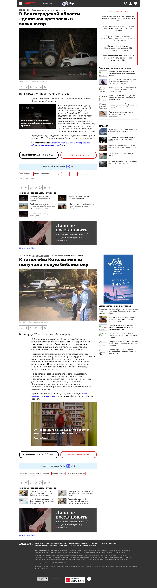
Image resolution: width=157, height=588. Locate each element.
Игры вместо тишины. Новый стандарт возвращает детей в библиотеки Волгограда (41, 493)
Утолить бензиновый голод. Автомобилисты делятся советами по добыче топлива (118, 38)
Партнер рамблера (56, 579)
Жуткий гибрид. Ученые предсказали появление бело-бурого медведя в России (123, 311)
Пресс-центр (94, 543)
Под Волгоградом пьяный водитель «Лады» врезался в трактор (40, 198)
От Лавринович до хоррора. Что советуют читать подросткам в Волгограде (61, 431)
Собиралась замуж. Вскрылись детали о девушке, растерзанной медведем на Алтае (121, 327)
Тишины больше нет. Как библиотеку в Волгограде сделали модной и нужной (78, 501)
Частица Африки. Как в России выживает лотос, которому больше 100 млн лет (122, 352)
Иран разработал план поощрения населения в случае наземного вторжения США (118, 58)
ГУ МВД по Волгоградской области (33, 81)
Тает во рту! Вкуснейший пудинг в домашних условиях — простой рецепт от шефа (122, 319)
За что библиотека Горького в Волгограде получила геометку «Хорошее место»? (42, 501)
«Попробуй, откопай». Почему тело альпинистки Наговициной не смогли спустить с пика (122, 81)
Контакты (39, 543)
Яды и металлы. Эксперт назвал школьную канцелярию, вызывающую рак (121, 114)
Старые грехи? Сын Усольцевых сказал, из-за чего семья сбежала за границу (123, 335)
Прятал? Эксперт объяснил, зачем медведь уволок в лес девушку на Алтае (122, 73)
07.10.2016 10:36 (24, 10)
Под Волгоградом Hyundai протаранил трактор (78, 197)
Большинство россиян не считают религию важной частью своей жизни (121, 139)
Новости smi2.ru (27, 248)
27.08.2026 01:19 (25, 256)
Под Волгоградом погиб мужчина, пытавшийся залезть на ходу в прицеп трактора (42, 206)
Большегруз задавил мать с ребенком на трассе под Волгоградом (40, 214)
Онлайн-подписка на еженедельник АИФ (51, 546)
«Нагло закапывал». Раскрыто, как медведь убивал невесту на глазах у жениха (123, 106)
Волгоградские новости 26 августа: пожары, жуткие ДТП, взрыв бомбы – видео (118, 18)
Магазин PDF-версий (110, 543)
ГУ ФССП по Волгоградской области (33, 322)
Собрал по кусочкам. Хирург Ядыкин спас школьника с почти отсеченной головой (123, 344)
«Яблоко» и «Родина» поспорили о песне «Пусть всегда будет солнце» (122, 146)
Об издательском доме (78, 543)
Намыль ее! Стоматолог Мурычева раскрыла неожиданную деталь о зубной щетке (122, 98)
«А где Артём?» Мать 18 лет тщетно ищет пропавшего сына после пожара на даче (122, 89)
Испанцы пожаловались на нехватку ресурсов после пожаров (122, 162)
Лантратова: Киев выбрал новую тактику (120, 154)
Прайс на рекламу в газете (56, 543)
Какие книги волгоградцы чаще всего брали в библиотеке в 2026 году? (81, 493)
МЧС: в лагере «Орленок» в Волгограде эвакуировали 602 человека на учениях (118, 48)
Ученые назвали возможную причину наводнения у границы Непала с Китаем (118, 28)
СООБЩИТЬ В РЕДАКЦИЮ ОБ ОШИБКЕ (83, 546)
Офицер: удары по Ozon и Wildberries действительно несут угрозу (122, 130)
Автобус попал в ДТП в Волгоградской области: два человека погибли (60, 144)
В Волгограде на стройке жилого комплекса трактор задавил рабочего (81, 206)
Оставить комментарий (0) (78, 155)
